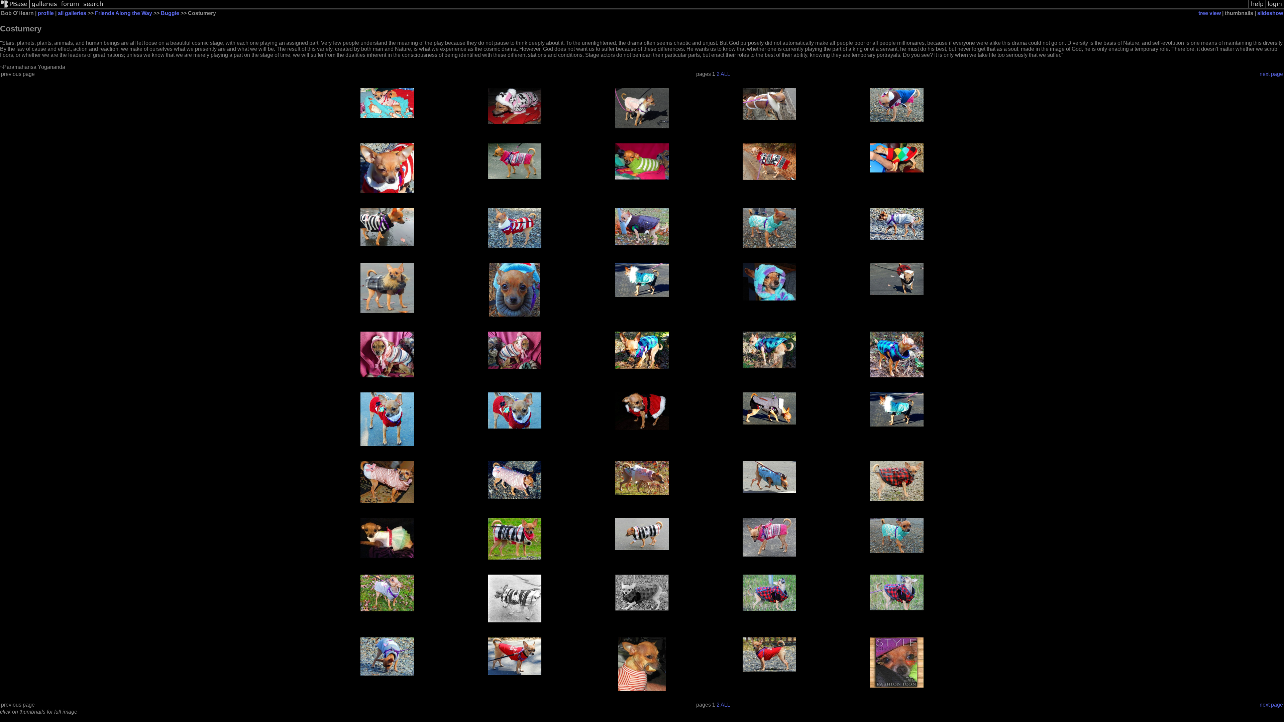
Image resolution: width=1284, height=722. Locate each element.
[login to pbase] (1275, 7)
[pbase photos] (15, 7)
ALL (725, 74)
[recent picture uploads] (44, 7)
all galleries (72, 13)
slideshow (1270, 13)
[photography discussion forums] (70, 7)
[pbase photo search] (93, 7)
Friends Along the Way (123, 13)
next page (1271, 74)
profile (46, 13)
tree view (1209, 13)
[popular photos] (677, 7)
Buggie (170, 13)
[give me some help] (1257, 7)
